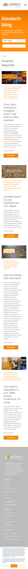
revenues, (15, 86)
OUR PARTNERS (9, 501)
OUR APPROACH (9, 512)
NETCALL (7, 518)
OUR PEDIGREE (9, 515)
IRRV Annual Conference (14, 380)
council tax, (7, 86)
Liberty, (6, 98)
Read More (11, 155)
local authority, (15, 90)
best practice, (7, 90)
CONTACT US (9, 530)
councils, (14, 266)
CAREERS (7, 525)
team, (5, 380)
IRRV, (10, 378)
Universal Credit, (15, 263)
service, (10, 92)
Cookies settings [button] (6, 565)
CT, (11, 86)
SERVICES (8, 479)
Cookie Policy (12, 556)
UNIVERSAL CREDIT (10, 489)
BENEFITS (7, 485)
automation (7, 268)
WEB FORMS (8, 498)
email (16, 98)
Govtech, (17, 88)
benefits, (11, 264)
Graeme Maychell (8, 150)
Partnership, (13, 374)
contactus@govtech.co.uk (14, 536)
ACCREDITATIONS (9, 522)
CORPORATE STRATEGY (11, 492)
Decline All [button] (22, 565)
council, (6, 92)
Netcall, (6, 96)
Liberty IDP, (11, 98)
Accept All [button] (14, 565)
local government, (13, 96)
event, (20, 378)
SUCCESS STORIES (10, 504)
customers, (15, 378)
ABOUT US (8, 509)
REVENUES (8, 482)
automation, (15, 94)
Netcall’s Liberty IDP (9, 141)
